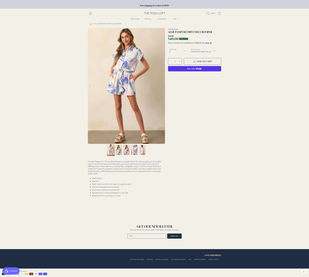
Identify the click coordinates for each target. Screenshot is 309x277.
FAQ (189, 259)
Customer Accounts (178, 259)
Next (162, 86)
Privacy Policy (214, 259)
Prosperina (173, 29)
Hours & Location (162, 259)
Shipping (150, 259)
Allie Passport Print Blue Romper (108, 24)
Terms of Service (200, 259)
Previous (90, 86)
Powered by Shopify (20, 271)
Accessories (161, 19)
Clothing (147, 19)
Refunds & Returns (137, 259)
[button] (212, 13)
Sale (174, 19)
